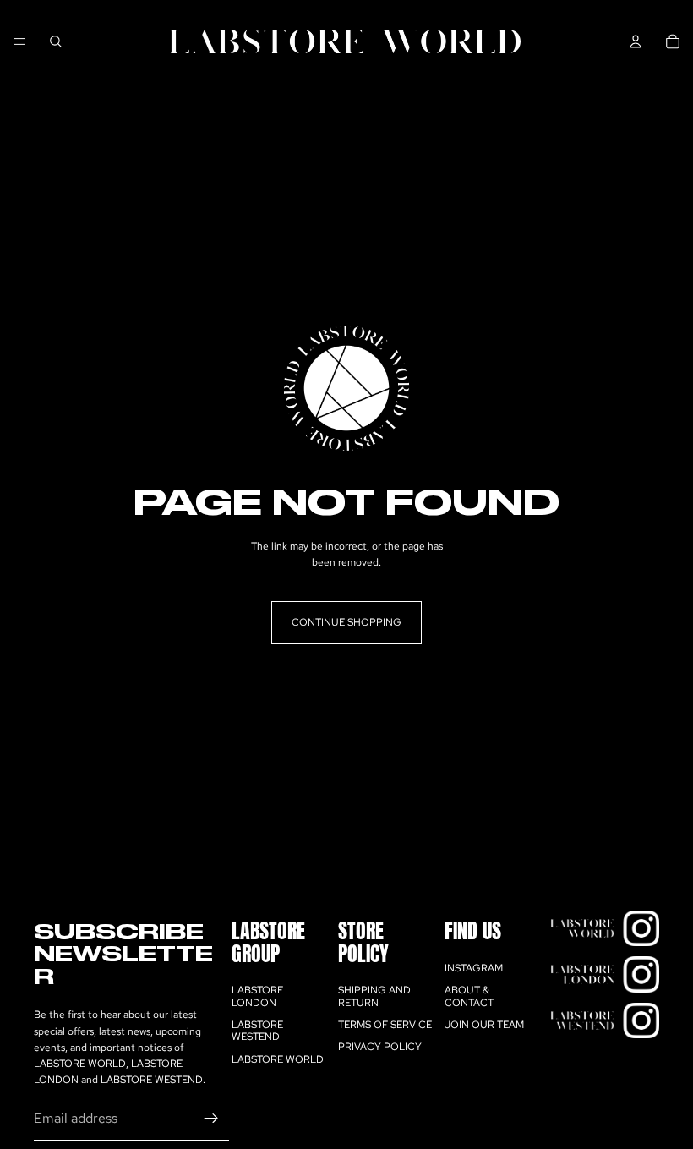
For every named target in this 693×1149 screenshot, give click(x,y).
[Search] (55, 41)
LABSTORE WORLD (278, 1059)
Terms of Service (385, 1024)
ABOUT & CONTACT (469, 996)
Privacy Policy (380, 1047)
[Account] (635, 41)
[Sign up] (211, 1119)
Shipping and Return (374, 996)
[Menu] (19, 41)
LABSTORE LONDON (257, 996)
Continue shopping (346, 622)
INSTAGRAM (474, 968)
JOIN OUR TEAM (484, 1024)
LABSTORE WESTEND (257, 1030)
